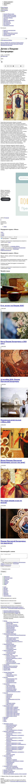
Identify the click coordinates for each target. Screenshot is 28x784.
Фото (4, 719)
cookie (16, 613)
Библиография (9, 632)
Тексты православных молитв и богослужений (14, 773)
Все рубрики (6, 24)
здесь (9, 242)
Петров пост (9, 728)
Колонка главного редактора (10, 666)
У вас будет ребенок (11, 662)
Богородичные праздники (12, 44)
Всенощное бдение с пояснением (14, 768)
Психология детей (10, 657)
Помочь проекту (4, 244)
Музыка (8, 698)
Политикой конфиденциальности (10, 249)
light (2, 56)
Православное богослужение (10, 33)
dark (4, 56)
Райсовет (5, 31)
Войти (10, 40)
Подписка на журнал (8, 25)
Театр (7, 701)
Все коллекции (7, 35)
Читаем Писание (10, 628)
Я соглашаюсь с (11, 246)
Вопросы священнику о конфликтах (15, 746)
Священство (9, 764)
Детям (4, 226)
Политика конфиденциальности (11, 610)
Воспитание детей (7, 654)
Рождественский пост (11, 724)
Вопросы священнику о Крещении (14, 748)
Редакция (6, 217)
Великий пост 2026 (11, 726)
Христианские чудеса (11, 674)
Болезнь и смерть (10, 685)
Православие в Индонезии (12, 714)
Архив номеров (7, 595)
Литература (9, 695)
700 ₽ (2, 232)
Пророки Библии (10, 627)
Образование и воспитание (10, 667)
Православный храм (8, 650)
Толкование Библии (11, 630)
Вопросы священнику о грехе (13, 743)
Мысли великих (10, 704)
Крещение (8, 757)
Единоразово (5, 238)
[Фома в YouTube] (6, 581)
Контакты (5, 590)
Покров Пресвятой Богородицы (12, 44)
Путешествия (6, 668)
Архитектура (9, 694)
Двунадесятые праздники (12, 637)
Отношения (6, 664)
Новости (5, 19)
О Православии (10, 676)
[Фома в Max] (5, 584)
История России (10, 681)
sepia (6, 56)
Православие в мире (8, 705)
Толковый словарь (10, 703)
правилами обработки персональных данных (12, 607)
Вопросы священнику (8, 20)
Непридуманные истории (9, 15)
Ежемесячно (14, 238)
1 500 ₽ (2, 234)
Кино (7, 700)
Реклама (5, 589)
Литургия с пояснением (12, 767)
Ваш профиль (7, 3)
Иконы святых (9, 648)
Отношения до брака (11, 689)
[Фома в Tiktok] (5, 580)
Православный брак (11, 690)
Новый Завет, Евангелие (12, 622)
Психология (6, 683)
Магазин (5, 588)
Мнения (5, 718)
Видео (5, 721)
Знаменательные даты (11, 678)
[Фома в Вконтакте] (6, 576)
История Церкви (10, 680)
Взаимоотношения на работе (13, 691)
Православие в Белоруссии (13, 709)
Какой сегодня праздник (9, 30)
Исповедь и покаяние (11, 759)
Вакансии (5, 593)
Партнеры (5, 594)
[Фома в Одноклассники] (7, 578)
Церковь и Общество (8, 772)
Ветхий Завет (9, 623)
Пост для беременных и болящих (14, 730)
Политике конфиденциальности (18, 781)
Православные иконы (8, 644)
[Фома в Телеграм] (6, 579)
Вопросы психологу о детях (13, 663)
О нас (4, 586)
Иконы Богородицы (11, 645)
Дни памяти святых (11, 639)
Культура (5, 692)
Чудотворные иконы (11, 649)
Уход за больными (10, 686)
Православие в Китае (11, 716)
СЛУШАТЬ (5, 199)
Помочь (6, 7)
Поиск (5, 4)
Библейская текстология (12, 626)
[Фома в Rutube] (5, 583)
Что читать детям (10, 660)
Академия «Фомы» (8, 17)
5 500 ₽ (2, 235)
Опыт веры (9, 673)
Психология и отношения (9, 16)
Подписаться (17, 603)
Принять (3, 782)
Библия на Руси (10, 631)
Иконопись (9, 696)
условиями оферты (15, 246)
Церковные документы (9, 771)
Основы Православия (8, 14)
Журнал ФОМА (4, 42)
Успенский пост (10, 727)
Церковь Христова (8, 770)
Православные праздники (9, 633)
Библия (5, 621)
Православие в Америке (12, 707)
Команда (5, 592)
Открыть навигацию (8, 1)
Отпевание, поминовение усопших (15, 761)
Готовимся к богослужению (10, 766)
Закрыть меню (4, 8)
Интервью (5, 717)
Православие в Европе (11, 712)
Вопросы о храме (10, 754)
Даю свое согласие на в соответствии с (13, 249)
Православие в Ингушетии (13, 713)
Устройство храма (10, 653)
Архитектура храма (11, 651)
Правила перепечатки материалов (11, 612)
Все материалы (7, 23)
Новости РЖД (6, 669)
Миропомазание (10, 762)
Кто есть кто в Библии (11, 624)
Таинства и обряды (8, 755)
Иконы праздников (11, 646)
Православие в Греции (11, 710)
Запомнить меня (6, 569)
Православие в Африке (12, 708)
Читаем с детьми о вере (9, 34)
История (5, 677)
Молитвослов (6, 21)
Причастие (9, 758)
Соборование (9, 763)
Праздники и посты (8, 723)
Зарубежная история (11, 682)
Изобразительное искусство (13, 699)
